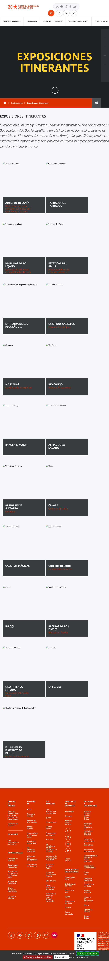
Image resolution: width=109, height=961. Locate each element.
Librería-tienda (49, 828)
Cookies (68, 908)
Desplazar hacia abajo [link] (55, 90)
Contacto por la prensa (13, 824)
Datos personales (69, 913)
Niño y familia (30, 828)
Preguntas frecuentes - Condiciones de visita (88, 882)
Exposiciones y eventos (52, 21)
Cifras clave (86, 873)
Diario (105, 51)
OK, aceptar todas (88, 953)
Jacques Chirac (87, 917)
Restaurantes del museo (51, 834)
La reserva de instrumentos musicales (51, 858)
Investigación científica (78, 21)
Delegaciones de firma (70, 885)
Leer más (13, 453)
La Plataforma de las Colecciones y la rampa (51, 848)
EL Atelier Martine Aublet (50, 866)
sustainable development (88, 850)
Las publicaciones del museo (13, 842)
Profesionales (17, 103)
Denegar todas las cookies (38, 957)
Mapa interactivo (105, 68)
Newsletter (69, 812)
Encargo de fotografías (12, 882)
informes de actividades (88, 899)
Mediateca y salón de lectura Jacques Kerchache (51, 897)
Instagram (73, 13)
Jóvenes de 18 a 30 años (32, 821)
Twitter (66, 13)
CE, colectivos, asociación (31, 850)
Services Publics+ (87, 891)
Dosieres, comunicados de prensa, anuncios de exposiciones (13, 815)
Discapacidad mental (37, 935)
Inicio (4, 103)
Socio (29, 809)
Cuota (96, 103)
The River (50, 840)
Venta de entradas (105, 33)
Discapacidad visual (20, 935)
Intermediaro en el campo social (32, 835)
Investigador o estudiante (32, 865)
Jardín (48, 818)
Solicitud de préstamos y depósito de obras (13, 874)
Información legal (70, 878)
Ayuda (67, 897)
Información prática (12, 21)
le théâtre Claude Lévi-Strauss (51, 874)
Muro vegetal (51, 822)
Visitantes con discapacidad (66, 6)
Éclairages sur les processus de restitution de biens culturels (88, 829)
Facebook (59, 13)
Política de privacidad (78, 957)
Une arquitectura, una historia (51, 811)
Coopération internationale (88, 867)
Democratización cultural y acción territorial (88, 858)
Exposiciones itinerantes (13, 866)
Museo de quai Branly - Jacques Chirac (27, 6)
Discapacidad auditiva (28, 935)
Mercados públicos (12, 897)
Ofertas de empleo (88, 911)
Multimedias (105, 60)
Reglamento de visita (70, 902)
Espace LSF (46, 935)
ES (51, 13)
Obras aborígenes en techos (50, 887)
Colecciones (32, 21)
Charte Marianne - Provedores (12, 890)
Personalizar (61, 957)
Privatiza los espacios (13, 860)
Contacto (68, 816)
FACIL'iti (54, 935)
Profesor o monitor (31, 815)
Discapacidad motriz (11, 935)
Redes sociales (68, 860)
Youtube (67, 850)
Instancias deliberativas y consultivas (88, 842)
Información (105, 42)
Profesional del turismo (31, 842)
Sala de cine (51, 881)
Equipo (86, 905)
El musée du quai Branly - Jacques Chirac (87, 815)
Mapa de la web (69, 891)
